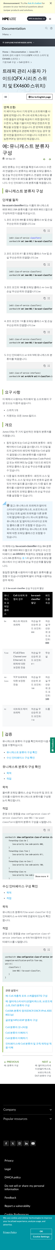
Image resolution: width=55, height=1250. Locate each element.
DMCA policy (13, 1177)
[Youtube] (33, 1144)
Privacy (9, 1160)
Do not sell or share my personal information (24, 1188)
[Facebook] (6, 1144)
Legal (8, 1169)
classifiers (35, 238)
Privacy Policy (10, 1232)
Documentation (14, 28)
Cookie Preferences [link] (17, 1214)
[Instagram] (19, 1144)
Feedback (10, 1197)
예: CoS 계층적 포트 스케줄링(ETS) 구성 (27, 995)
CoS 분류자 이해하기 (17, 1032)
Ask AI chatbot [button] (35, 3)
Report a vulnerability (17, 1206)
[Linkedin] (26, 1144)
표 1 (24, 557)
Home (5, 51)
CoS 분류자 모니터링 (17, 1027)
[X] (13, 1144)
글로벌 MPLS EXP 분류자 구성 (22, 1019)
